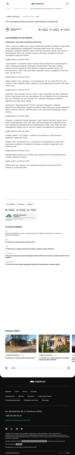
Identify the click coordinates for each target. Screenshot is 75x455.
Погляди (34, 391)
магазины (21, 204)
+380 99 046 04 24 (13, 416)
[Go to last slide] (7, 368)
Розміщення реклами (12, 400)
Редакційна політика (31, 400)
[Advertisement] (37, 183)
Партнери (45, 400)
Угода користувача (44, 396)
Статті (16, 391)
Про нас (21, 396)
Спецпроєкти (10, 396)
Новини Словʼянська (20, 8)
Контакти (31, 396)
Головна (8, 8)
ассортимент (11, 204)
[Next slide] (68, 368)
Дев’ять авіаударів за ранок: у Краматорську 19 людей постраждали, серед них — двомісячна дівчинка (34, 234)
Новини (8, 391)
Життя (24, 391)
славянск (30, 204)
